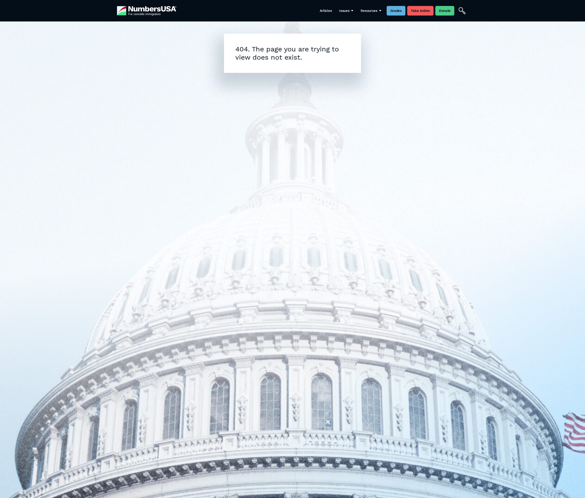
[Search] (462, 11)
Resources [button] (369, 11)
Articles (326, 11)
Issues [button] (344, 11)
